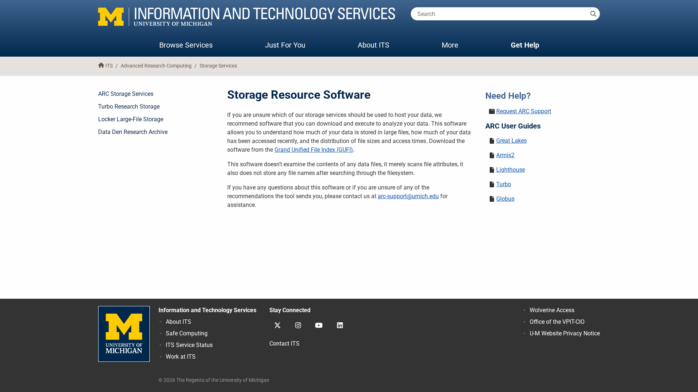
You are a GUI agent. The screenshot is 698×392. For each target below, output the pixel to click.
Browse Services (186, 45)
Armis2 (505, 155)
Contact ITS (284, 343)
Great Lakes (511, 140)
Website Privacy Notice (565, 333)
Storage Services (218, 66)
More (457, 44)
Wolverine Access (552, 310)
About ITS (373, 45)
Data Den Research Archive (133, 131)
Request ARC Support (523, 111)
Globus (505, 198)
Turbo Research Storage (129, 106)
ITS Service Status (189, 345)
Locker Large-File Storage (130, 119)
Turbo (503, 184)
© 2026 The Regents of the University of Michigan (214, 380)
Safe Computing (187, 333)
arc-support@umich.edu (408, 196)
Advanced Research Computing (156, 66)
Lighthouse (510, 169)
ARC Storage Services (125, 93)
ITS (109, 66)
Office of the (557, 321)
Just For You (285, 45)
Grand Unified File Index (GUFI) (313, 149)
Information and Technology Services (207, 310)
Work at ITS (181, 356)
